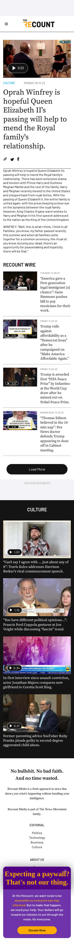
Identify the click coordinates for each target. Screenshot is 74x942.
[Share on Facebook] (18, 160)
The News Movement (53, 809)
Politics (37, 833)
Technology (37, 837)
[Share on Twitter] (12, 160)
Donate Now (37, 930)
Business (37, 842)
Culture (9, 83)
